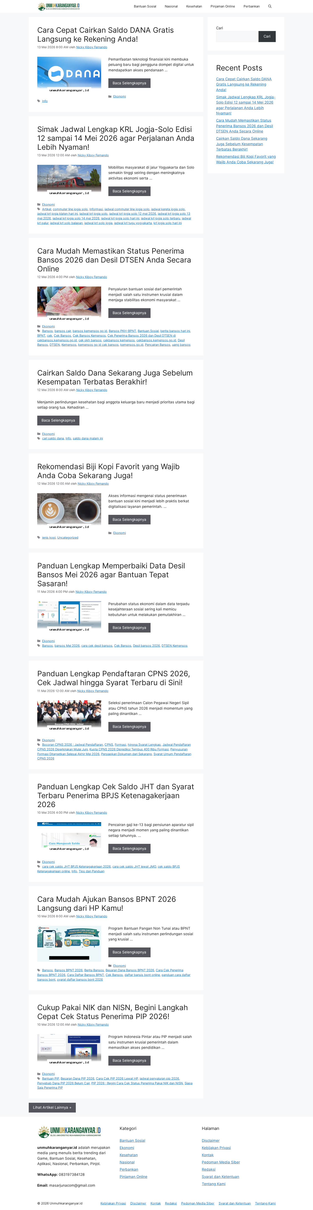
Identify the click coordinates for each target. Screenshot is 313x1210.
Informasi (96, 209)
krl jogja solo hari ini (168, 223)
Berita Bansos (94, 970)
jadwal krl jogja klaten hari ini (57, 213)
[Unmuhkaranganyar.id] (58, 6)
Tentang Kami (213, 1184)
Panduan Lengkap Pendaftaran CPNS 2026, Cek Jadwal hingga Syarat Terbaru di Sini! (113, 678)
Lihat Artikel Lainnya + (52, 1107)
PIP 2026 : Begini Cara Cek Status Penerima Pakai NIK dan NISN (137, 1083)
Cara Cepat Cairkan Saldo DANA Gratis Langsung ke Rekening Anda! (105, 34)
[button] (270, 6)
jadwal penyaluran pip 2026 (159, 1078)
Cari (219, 28)
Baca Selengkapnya (129, 83)
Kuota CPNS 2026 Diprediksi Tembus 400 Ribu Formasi (129, 749)
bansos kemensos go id (90, 331)
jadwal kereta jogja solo (168, 209)
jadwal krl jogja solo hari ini (120, 218)
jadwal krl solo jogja (98, 223)
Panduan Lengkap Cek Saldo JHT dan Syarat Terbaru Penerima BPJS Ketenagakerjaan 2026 (115, 795)
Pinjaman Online (223, 6)
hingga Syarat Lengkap (144, 744)
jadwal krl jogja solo (93, 213)
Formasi (120, 744)
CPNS (109, 744)
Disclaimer (211, 1140)
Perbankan (252, 6)
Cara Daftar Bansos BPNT (85, 975)
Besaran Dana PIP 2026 (77, 1078)
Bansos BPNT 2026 (69, 970)
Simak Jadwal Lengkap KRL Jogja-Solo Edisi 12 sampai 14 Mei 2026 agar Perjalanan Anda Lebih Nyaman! (115, 138)
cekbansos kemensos (119, 340)
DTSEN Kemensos (175, 645)
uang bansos (181, 344)
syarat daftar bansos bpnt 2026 (80, 979)
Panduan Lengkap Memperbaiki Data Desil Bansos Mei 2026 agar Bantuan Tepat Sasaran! (111, 574)
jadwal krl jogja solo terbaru (160, 218)
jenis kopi (49, 537)
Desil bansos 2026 (146, 645)
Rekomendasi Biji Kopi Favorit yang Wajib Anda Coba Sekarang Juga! (108, 471)
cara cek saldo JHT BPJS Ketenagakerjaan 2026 (76, 866)
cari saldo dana (53, 438)
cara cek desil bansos (96, 645)
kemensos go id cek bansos (98, 344)
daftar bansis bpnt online (142, 975)
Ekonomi (119, 96)
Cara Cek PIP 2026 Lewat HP (117, 1078)
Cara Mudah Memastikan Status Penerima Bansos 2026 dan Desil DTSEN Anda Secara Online (114, 259)
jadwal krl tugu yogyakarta (133, 223)
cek (49, 335)
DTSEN (55, 344)
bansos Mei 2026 (67, 645)
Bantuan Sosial (145, 6)
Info (45, 101)
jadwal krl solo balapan (66, 223)
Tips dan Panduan (91, 871)
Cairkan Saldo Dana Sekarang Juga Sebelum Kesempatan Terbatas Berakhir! (115, 377)
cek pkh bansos (90, 340)
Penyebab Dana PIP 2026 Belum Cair (63, 1083)
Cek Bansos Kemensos (89, 335)
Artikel (46, 209)
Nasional (171, 6)
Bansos (47, 331)
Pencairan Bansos (157, 344)
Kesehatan (194, 6)
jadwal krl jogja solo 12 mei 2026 (132, 213)
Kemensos (69, 344)
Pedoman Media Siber (221, 1162)
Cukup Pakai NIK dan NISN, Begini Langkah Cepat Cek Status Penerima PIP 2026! (112, 1012)
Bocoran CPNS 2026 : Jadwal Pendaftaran (72, 744)
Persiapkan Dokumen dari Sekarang (126, 754)
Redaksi (208, 1169)
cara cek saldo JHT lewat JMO (134, 866)
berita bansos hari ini (175, 331)
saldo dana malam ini (88, 438)
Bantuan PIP (50, 1078)
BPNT (41, 335)
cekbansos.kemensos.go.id (156, 340)
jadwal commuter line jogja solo (127, 209)
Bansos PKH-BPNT (122, 331)
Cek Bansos (62, 335)
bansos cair (63, 331)
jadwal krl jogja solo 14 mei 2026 (76, 218)
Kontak (208, 1155)
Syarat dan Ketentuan (220, 1177)
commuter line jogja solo (70, 209)
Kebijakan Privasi (216, 1148)
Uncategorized (67, 537)
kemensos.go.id (131, 344)
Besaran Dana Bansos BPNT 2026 (130, 970)
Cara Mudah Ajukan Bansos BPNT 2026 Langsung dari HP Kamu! (106, 903)
